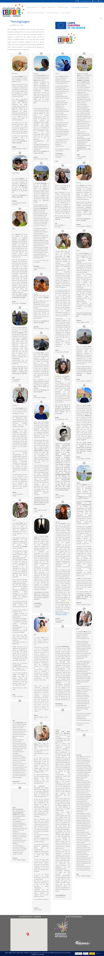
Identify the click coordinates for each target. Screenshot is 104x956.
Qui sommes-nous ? (32, 7)
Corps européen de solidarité (79, 7)
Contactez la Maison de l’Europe (85, 1)
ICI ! (39, 262)
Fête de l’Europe (62, 7)
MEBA (14, 25)
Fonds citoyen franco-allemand (35, 13)
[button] (28, 934)
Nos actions (51, 7)
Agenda (43, 7)
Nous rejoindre (66, 13)
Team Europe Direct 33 (53, 13)
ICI (17, 687)
